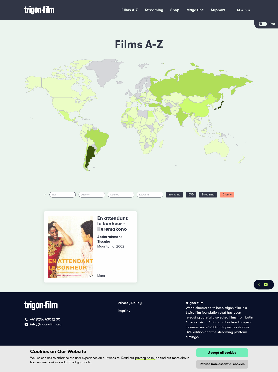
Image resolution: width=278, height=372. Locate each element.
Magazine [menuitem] (195, 10)
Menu (244, 11)
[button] (189, 116)
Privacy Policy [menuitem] (130, 303)
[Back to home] (53, 10)
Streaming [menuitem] (154, 10)
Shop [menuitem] (174, 10)
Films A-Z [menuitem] (129, 10)
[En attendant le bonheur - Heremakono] (70, 247)
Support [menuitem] (218, 10)
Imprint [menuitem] (124, 310)
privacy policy (145, 358)
